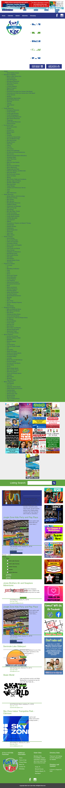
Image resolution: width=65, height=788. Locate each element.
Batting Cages (10, 132)
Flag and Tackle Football (13, 346)
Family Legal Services (13, 113)
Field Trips (9, 144)
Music (8, 285)
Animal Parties (10, 238)
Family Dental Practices (13, 214)
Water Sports (10, 376)
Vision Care (10, 233)
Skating (9, 177)
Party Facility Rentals (12, 255)
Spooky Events (11, 397)
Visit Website (13, 551)
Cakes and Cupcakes (12, 241)
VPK (8, 106)
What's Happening (9, 382)
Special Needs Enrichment (14, 295)
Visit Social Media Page (16, 553)
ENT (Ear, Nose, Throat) (13, 211)
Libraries (9, 160)
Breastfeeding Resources (13, 203)
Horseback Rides (11, 157)
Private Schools (11, 95)
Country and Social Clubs (13, 137)
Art (7, 267)
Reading (9, 96)
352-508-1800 (14, 601)
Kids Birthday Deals (12, 253)
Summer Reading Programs (14, 302)
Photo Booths (10, 258)
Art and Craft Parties (12, 240)
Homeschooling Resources (14, 117)
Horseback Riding (11, 356)
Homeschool (10, 84)
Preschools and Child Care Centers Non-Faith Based (21, 93)
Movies (9, 164)
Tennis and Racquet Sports (14, 373)
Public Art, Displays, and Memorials (16, 171)
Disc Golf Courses (11, 140)
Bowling (9, 133)
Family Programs (11, 279)
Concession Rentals (12, 243)
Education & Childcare (10, 74)
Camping (9, 135)
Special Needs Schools (13, 100)
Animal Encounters (12, 127)
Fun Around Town (8, 125)
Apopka (10, 569)
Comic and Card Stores (13, 316)
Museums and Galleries (13, 165)
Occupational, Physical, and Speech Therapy (19, 223)
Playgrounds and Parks (13, 169)
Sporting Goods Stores (13, 329)
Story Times (10, 301)
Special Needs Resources (14, 122)
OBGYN (9, 221)
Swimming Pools (11, 184)
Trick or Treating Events (13, 398)
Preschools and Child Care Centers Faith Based (19, 91)
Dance (8, 274)
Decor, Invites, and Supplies (14, 245)
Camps (6, 71)
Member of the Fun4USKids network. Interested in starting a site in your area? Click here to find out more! (40, 759)
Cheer (8, 343)
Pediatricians (10, 228)
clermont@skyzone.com (16, 746)
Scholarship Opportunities (14, 98)
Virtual (8, 304)
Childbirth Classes (11, 204)
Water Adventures (11, 192)
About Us (21, 764)
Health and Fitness (12, 351)
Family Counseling (12, 213)
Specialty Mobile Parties (13, 260)
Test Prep (9, 101)
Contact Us (22, 766)
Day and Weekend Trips (13, 138)
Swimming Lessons (12, 371)
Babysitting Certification (13, 268)
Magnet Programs (11, 88)
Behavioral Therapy (12, 198)
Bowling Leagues (11, 341)
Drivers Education (11, 277)
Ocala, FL (37, 767)
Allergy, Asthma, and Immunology (16, 196)
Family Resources (8, 108)
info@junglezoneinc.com (16, 550)
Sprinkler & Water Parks (13, 182)
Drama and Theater (12, 275)
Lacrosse (9, 358)
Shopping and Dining (9, 307)
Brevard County (39, 769)
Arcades (9, 128)
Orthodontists (10, 225)
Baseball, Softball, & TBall (13, 338)
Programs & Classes (9, 263)
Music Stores (10, 326)
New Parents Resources (13, 118)
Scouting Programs (12, 294)
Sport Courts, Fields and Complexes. (16, 179)
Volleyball (9, 375)
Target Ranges (11, 186)
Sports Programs (8, 334)
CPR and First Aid (11, 208)
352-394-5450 (14, 669)
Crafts (8, 272)
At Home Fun (10, 130)
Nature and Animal (12, 287)
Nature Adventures (12, 167)
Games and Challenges (13, 150)
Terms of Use (22, 760)
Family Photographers (13, 115)
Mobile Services (12, 572)
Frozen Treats (10, 322)
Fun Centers (10, 149)
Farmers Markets (11, 321)
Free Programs (11, 280)
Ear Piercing (10, 319)
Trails (8, 191)
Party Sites (10, 257)
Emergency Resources (13, 110)
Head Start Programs (12, 83)
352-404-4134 (14, 744)
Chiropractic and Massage (14, 206)
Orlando (36, 10)
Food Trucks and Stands (13, 248)
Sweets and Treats (12, 331)
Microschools (10, 90)
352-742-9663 (14, 548)
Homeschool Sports (12, 355)
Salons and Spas (11, 176)
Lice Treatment (11, 220)
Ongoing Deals (11, 390)
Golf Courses (10, 154)
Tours (8, 189)
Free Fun (9, 147)
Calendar (10, 15)
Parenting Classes (12, 290)
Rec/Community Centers (13, 174)
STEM (8, 299)
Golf (8, 348)
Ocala (24, 10)
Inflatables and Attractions (14, 252)
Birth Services (10, 201)
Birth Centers (10, 199)
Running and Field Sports (13, 363)
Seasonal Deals (11, 395)
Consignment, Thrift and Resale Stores (17, 317)
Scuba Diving (10, 365)
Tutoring (9, 103)
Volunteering (10, 306)
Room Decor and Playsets (14, 328)
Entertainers (10, 247)
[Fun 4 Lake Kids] (14, 27)
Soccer (8, 366)
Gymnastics (10, 349)
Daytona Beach (57, 11)
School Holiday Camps (13, 73)
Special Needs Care (12, 230)
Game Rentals (10, 250)
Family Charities (11, 111)
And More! (38, 773)
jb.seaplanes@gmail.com (16, 603)
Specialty (9, 297)
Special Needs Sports (12, 368)
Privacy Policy (23, 762)
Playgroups (10, 120)
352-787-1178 (14, 706)
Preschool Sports (11, 361)
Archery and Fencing (12, 336)
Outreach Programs (12, 289)
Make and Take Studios (13, 162)
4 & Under (9, 265)
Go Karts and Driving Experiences (16, 152)
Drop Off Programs (12, 79)
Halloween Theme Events (13, 387)
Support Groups (11, 123)
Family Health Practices (13, 216)
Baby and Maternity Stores (14, 309)
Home (3, 15)
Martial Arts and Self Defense (14, 360)
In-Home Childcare (12, 86)
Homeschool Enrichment (13, 284)
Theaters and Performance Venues (16, 187)
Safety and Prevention (13, 292)
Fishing (9, 145)
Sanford (46, 10)
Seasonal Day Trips (12, 393)
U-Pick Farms (10, 400)
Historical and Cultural (13, 282)
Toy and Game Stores (13, 333)
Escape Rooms (11, 142)
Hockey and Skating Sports (14, 353)
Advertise (25, 15)
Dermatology (10, 209)
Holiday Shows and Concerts (14, 388)
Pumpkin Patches (11, 392)
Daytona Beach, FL (40, 771)
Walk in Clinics (10, 235)
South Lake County (13, 564)
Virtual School (10, 105)
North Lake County (13, 561)
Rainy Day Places (11, 172)
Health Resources (8, 194)
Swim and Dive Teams (13, 370)
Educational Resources (13, 81)
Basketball (9, 339)
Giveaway (33, 15)
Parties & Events (8, 236)
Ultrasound (10, 231)
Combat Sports (11, 344)
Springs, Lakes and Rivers (14, 181)
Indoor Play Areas (11, 159)
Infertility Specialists (12, 218)
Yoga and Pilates (11, 380)
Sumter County (12, 566)
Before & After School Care (14, 76)
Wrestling (9, 378)
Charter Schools (11, 78)
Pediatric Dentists (11, 226)
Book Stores (10, 312)
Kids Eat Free (10, 324)
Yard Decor (10, 262)
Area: (7, 558)
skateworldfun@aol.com (16, 707)
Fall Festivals (10, 383)
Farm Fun (9, 385)
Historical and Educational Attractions (17, 155)
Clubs (8, 270)
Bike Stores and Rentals (13, 311)
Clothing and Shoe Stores (13, 314)
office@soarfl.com (15, 671)
